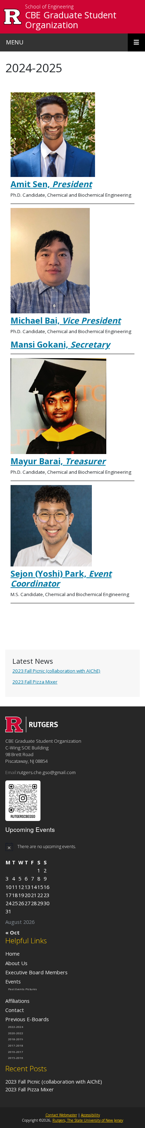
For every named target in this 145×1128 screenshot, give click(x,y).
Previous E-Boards (27, 1019)
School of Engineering (49, 7)
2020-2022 (15, 1033)
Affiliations (17, 1000)
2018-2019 (15, 1039)
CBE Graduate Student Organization (70, 20)
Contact (14, 1009)
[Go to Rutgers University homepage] (13, 16)
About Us (16, 963)
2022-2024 (15, 1027)
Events (13, 981)
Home (12, 953)
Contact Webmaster (61, 1114)
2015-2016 (15, 1058)
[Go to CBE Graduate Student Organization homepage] (31, 730)
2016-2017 (15, 1051)
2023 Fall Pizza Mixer (34, 682)
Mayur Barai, (58, 461)
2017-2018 (15, 1045)
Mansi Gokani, (60, 344)
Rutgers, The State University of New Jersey (87, 1120)
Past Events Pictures (22, 989)
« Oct (12, 932)
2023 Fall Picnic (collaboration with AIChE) (56, 671)
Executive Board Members (36, 972)
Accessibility (90, 1114)
